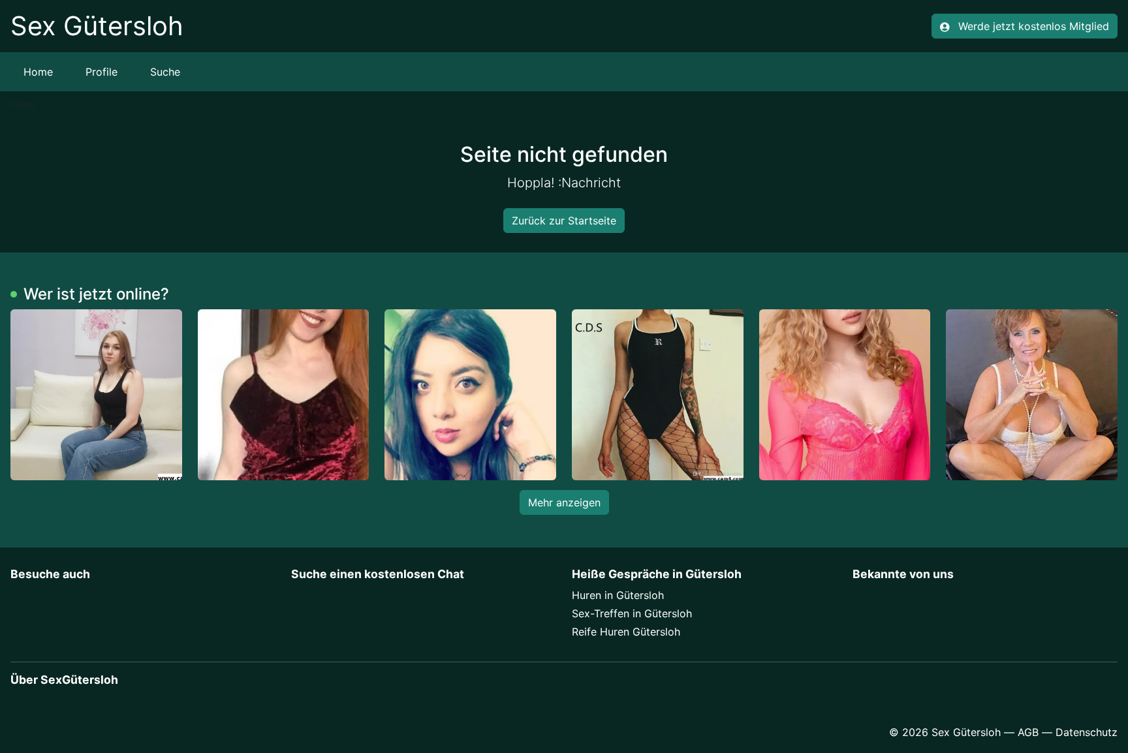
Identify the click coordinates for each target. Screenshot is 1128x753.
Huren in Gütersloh (618, 595)
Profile (102, 71)
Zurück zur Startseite (564, 220)
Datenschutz (1087, 732)
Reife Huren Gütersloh (626, 631)
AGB (1028, 732)
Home (38, 71)
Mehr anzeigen (564, 502)
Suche (165, 71)
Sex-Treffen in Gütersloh (632, 613)
